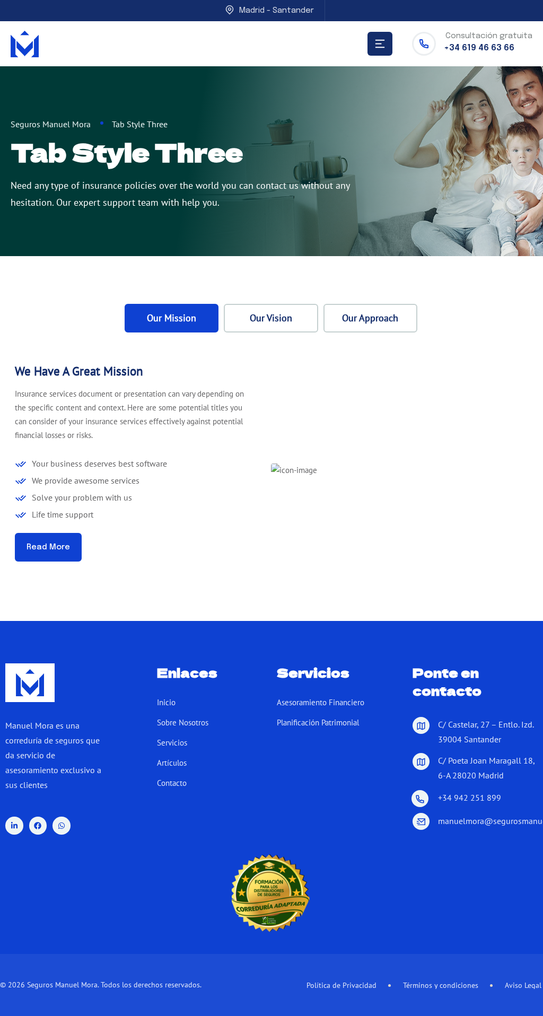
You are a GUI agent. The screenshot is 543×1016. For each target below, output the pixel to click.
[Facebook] (38, 826)
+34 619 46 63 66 (479, 47)
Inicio (166, 702)
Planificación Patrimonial (318, 722)
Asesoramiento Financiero (320, 702)
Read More (48, 547)
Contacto (172, 783)
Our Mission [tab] (171, 318)
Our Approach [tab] (370, 318)
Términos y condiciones (440, 985)
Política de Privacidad (341, 985)
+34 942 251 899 (469, 797)
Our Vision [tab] (271, 318)
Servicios (172, 743)
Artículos (172, 763)
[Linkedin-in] (14, 826)
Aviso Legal (523, 985)
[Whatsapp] (61, 826)
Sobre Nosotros (182, 722)
